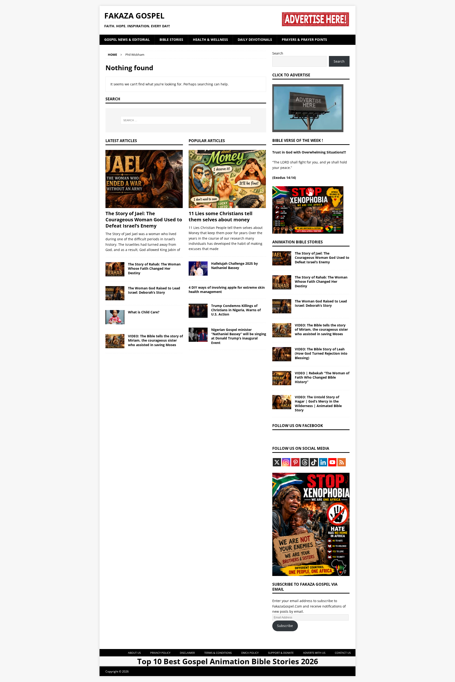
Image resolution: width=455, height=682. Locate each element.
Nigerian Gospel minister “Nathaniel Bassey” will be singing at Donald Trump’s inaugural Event (238, 336)
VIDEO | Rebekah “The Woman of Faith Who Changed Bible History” (322, 377)
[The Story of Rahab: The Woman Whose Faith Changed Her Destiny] (114, 269)
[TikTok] (314, 462)
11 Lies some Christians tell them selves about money (220, 216)
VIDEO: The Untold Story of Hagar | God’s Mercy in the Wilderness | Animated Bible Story (318, 403)
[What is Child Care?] (114, 317)
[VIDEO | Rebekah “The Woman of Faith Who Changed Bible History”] (281, 378)
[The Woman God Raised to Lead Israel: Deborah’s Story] (114, 293)
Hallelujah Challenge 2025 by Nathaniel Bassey (234, 265)
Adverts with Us (314, 652)
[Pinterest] (295, 462)
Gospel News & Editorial (127, 39)
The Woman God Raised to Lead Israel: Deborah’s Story (154, 290)
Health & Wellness (210, 39)
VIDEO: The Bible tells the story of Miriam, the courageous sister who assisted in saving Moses (155, 340)
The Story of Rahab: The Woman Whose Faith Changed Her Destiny (154, 268)
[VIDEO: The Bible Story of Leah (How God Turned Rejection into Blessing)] (281, 354)
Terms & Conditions (218, 652)
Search (277, 53)
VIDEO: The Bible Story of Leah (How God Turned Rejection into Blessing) (321, 353)
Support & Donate (281, 652)
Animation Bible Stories (297, 242)
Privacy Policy (160, 652)
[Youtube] (332, 462)
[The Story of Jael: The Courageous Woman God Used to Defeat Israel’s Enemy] (144, 179)
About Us (134, 652)
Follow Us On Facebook (297, 425)
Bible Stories (171, 39)
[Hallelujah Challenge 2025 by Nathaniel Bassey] (198, 268)
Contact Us (343, 652)
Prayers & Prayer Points (304, 39)
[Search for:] (186, 120)
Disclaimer (187, 652)
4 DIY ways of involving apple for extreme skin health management (227, 289)
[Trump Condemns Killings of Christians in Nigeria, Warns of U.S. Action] (198, 311)
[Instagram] (286, 462)
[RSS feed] (341, 462)
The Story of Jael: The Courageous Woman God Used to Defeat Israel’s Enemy (143, 219)
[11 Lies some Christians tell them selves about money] (227, 179)
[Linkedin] (323, 462)
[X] (277, 462)
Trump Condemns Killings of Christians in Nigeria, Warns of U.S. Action (236, 309)
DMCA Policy (250, 652)
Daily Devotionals (255, 39)
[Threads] (304, 462)
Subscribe (285, 625)
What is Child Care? (143, 312)
